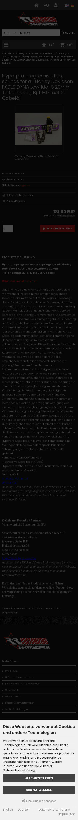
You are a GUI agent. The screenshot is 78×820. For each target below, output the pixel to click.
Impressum (67, 814)
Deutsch (24, 810)
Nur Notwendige (39, 789)
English (8, 810)
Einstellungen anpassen (40, 800)
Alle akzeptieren (39, 778)
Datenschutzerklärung (54, 810)
